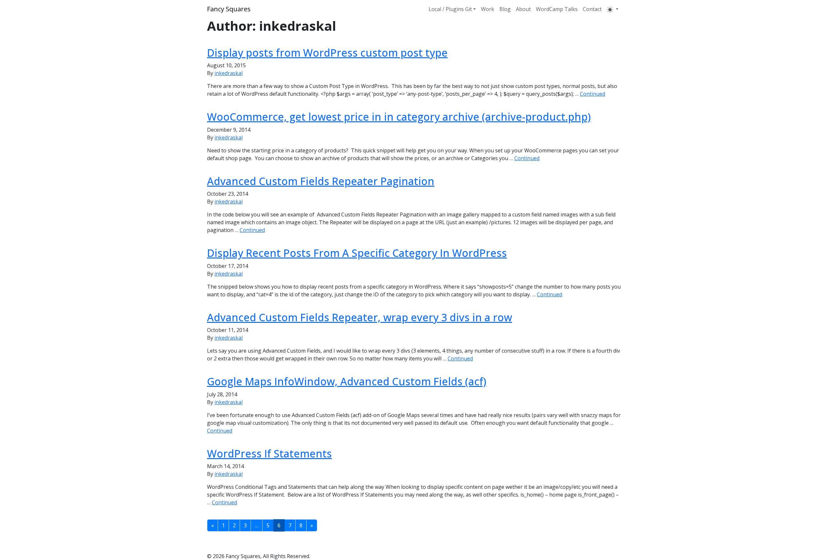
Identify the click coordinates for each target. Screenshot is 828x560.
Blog (505, 9)
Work (487, 9)
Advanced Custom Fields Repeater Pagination (320, 181)
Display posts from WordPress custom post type (327, 53)
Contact (592, 9)
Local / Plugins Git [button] (450, 9)
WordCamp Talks (557, 9)
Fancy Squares (229, 9)
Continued (592, 93)
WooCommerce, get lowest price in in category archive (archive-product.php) (399, 117)
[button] (612, 9)
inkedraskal (228, 73)
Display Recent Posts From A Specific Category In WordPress (357, 253)
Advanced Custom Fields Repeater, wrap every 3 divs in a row (359, 317)
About (523, 9)
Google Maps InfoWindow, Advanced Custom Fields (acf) (346, 381)
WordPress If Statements (269, 453)
